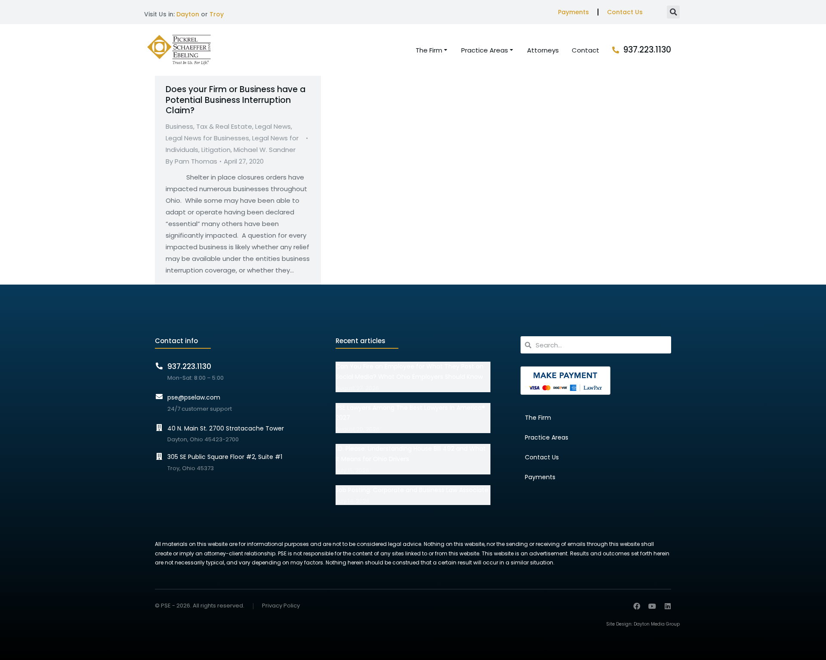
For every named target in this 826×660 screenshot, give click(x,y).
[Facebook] (636, 606)
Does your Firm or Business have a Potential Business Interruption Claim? (235, 100)
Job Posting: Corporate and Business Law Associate (412, 490)
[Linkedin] (667, 606)
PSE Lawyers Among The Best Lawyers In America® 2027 (410, 412)
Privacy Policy (281, 606)
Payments (573, 12)
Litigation (216, 149)
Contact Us (625, 12)
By (191, 161)
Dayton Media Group (657, 624)
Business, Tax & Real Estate (209, 126)
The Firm (538, 417)
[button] (673, 12)
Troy (217, 14)
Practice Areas (546, 437)
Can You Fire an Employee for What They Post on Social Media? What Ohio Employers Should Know (410, 371)
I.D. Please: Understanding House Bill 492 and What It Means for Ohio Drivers (411, 453)
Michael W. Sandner (265, 149)
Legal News (273, 126)
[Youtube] (652, 606)
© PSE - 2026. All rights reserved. (199, 605)
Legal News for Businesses (207, 138)
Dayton (187, 14)
